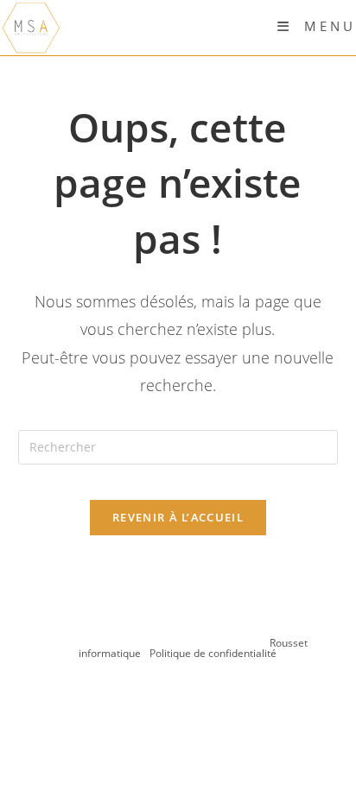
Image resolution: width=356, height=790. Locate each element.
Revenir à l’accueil (178, 517)
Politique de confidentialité (213, 653)
